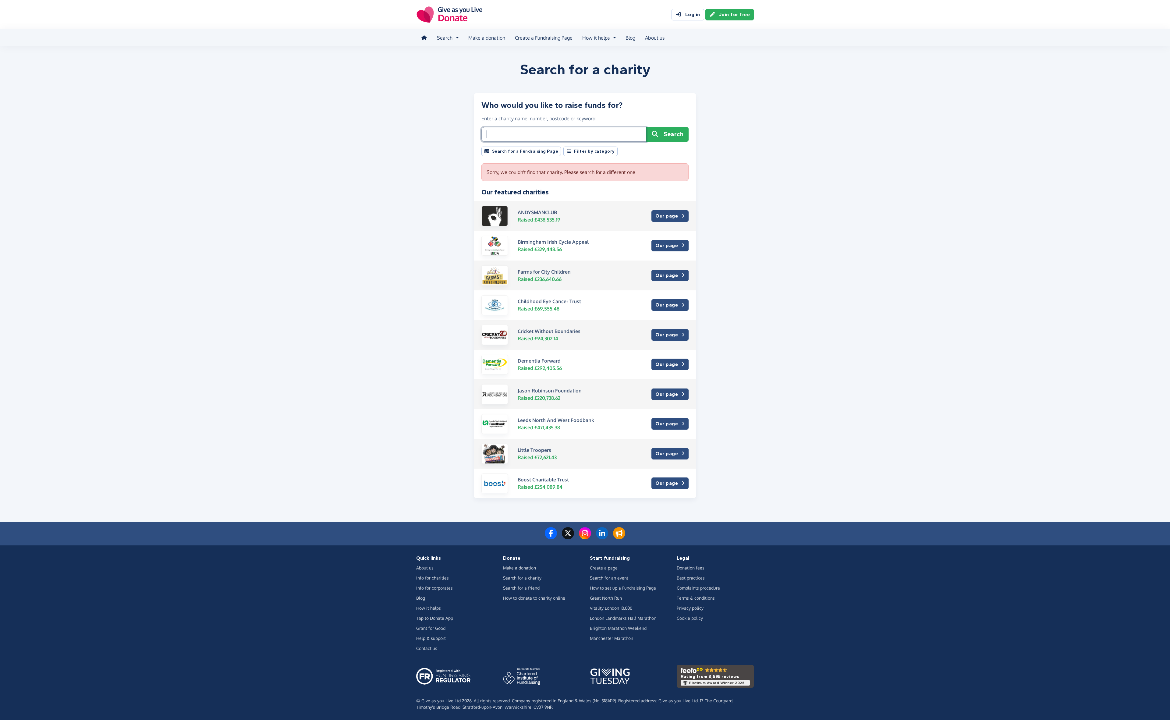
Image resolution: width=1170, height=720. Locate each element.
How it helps (428, 608)
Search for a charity (522, 577)
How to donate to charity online (534, 598)
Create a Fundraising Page (544, 38)
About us (655, 38)
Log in (692, 14)
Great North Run (606, 598)
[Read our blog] (619, 537)
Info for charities (432, 577)
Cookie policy (690, 618)
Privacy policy (690, 608)
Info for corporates (434, 588)
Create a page (604, 567)
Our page (666, 216)
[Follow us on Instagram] (585, 537)
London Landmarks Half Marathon (623, 618)
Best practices (691, 577)
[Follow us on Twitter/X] (568, 537)
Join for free (734, 14)
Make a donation (486, 38)
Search (673, 134)
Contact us (426, 648)
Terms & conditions (696, 598)
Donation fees (690, 567)
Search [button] (444, 38)
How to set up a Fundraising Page (623, 588)
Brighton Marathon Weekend (618, 628)
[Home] (424, 37)
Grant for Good (430, 628)
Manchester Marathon (611, 638)
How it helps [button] (596, 38)
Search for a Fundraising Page (525, 151)
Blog (630, 38)
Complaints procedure (698, 588)
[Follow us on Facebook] (551, 537)
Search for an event (609, 577)
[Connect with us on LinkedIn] (602, 537)
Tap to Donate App (434, 618)
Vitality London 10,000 (611, 608)
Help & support (431, 638)
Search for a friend (521, 588)
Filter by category (594, 151)
